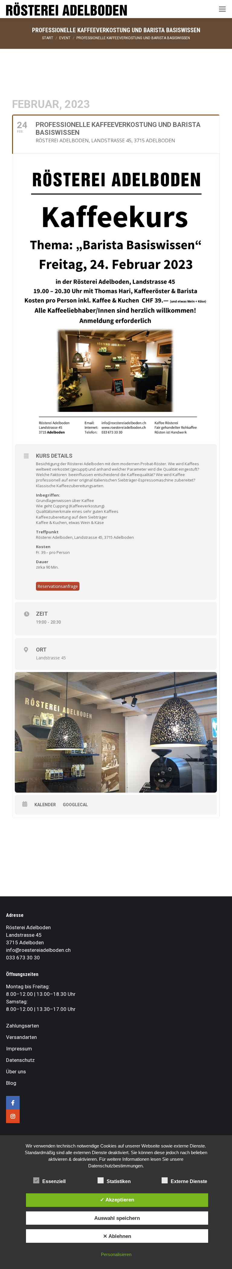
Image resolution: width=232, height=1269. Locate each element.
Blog (11, 1083)
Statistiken (119, 1181)
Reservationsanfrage (57, 586)
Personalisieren (116, 1254)
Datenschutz (20, 1060)
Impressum (19, 1049)
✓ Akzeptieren (117, 1199)
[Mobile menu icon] (222, 9)
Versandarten (21, 1037)
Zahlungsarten (22, 1026)
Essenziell (54, 1181)
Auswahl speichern (117, 1218)
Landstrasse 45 (51, 658)
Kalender (45, 804)
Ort (41, 649)
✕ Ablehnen (117, 1236)
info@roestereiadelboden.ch (38, 950)
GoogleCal (75, 804)
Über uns (16, 1072)
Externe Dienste (189, 1181)
